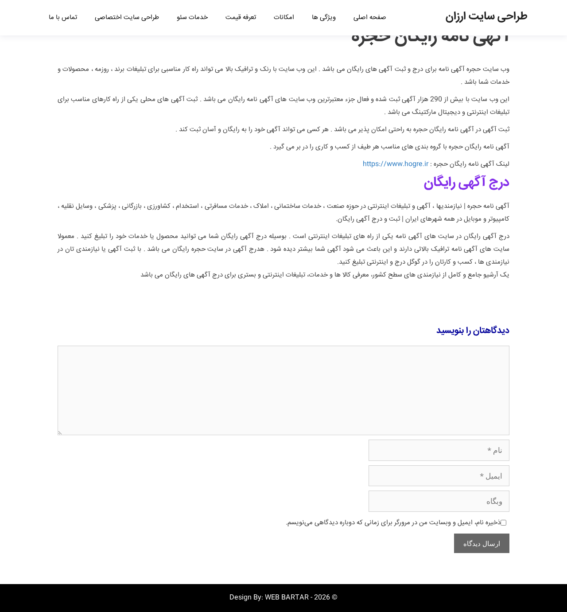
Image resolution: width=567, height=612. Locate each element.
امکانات (284, 17)
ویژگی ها (324, 17)
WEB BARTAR (287, 598)
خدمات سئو (192, 17)
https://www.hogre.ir (395, 164)
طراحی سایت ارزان (486, 16)
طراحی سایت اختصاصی (127, 17)
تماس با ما (63, 17)
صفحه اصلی (369, 17)
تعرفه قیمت (240, 17)
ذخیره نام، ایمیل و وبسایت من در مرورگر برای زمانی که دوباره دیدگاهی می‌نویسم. (393, 523)
